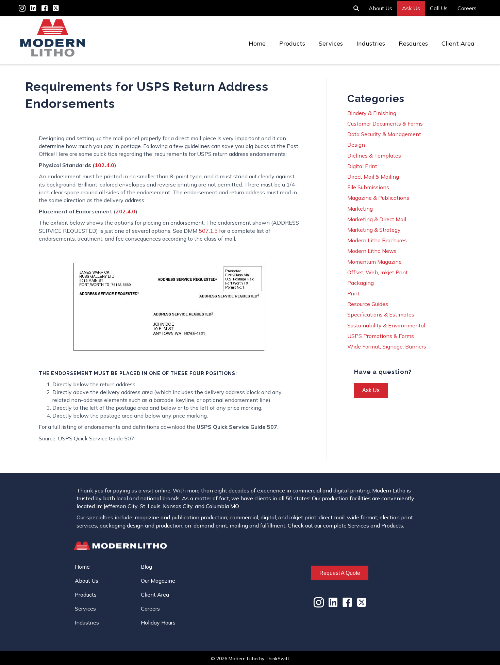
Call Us (439, 8)
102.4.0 (104, 165)
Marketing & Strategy (374, 229)
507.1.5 (208, 230)
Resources (413, 43)
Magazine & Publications (378, 197)
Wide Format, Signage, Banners (386, 346)
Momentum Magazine (374, 261)
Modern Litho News (372, 250)
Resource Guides (367, 304)
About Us (380, 8)
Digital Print (362, 166)
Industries (370, 43)
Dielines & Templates (374, 155)
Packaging (360, 282)
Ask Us (411, 8)
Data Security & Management (384, 134)
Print (353, 293)
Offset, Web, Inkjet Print (377, 272)
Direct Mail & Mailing (373, 176)
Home (257, 43)
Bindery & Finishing (371, 113)
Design (356, 144)
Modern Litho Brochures (377, 240)
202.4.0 (125, 211)
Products (292, 43)
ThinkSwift (277, 658)
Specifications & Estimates (380, 314)
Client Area (457, 43)
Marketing (360, 208)
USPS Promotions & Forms (380, 335)
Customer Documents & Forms (385, 123)
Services (331, 43)
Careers (467, 8)
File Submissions (368, 187)
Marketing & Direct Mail (376, 219)
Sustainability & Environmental (386, 325)
